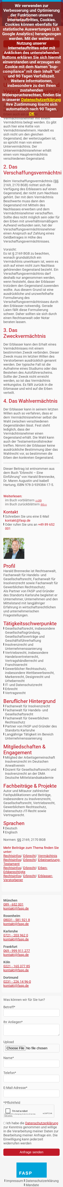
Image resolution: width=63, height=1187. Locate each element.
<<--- (43, 504)
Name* (8, 1058)
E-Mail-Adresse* (15, 1088)
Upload (8, 1042)
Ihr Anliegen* (13, 1022)
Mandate (32, 1185)
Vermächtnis (47, 856)
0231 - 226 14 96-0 (17, 982)
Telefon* (9, 1073)
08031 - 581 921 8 (16, 920)
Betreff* (9, 1007)
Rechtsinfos (12, 856)
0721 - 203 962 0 (15, 935)
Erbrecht (29, 856)
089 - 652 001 (13, 904)
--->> (38, 500)
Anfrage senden (31, 1152)
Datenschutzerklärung (41, 99)
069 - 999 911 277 (16, 951)
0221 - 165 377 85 (16, 966)
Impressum (14, 1181)
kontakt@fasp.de (17, 520)
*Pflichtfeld (11, 1103)
